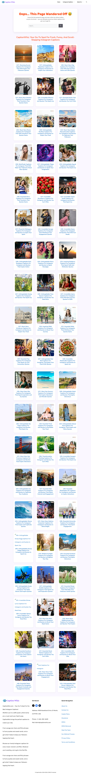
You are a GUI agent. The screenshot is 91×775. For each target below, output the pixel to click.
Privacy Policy (66, 738)
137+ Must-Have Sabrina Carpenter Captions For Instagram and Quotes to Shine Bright (45, 523)
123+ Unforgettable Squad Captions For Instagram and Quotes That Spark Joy (67, 166)
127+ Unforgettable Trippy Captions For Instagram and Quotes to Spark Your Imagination (45, 166)
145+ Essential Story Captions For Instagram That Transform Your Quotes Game (23, 199)
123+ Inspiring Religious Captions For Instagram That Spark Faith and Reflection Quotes (67, 264)
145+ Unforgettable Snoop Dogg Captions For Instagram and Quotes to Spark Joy (23, 551)
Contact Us (65, 710)
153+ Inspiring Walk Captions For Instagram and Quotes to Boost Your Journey (45, 329)
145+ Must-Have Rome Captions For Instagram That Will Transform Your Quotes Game (23, 132)
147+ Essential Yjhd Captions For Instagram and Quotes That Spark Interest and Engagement (45, 491)
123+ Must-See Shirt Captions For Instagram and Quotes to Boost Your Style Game (45, 621)
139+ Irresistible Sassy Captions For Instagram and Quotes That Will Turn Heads (67, 231)
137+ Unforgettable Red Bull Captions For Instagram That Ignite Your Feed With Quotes (45, 361)
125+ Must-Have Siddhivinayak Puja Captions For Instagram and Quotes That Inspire (67, 621)
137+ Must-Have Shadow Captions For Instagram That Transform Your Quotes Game (23, 100)
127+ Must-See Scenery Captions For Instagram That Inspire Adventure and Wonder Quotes (45, 394)
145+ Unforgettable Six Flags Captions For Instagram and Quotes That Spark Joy (23, 426)
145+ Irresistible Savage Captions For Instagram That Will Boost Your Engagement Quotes (45, 231)
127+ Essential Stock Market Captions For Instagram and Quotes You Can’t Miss (45, 653)
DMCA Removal (66, 726)
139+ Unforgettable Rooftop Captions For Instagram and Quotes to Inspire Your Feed (45, 132)
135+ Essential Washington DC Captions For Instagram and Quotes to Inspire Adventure (67, 491)
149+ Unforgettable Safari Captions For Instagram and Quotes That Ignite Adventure (67, 394)
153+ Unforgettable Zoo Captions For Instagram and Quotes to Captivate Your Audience (23, 491)
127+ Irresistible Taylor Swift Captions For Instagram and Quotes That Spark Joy (67, 199)
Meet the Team (66, 730)
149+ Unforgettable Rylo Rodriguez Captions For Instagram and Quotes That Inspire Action (23, 264)
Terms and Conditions (68, 742)
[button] (86, 2)
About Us (79, 2)
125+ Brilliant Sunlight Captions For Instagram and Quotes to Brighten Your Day (45, 556)
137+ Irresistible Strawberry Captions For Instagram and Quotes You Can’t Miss (45, 199)
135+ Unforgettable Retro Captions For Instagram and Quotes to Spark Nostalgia (45, 264)
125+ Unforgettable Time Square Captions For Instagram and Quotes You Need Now (45, 296)
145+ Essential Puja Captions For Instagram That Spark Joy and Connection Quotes (23, 361)
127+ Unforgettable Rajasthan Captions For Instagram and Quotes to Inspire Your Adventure (45, 67)
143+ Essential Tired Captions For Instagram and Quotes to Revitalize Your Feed (45, 426)
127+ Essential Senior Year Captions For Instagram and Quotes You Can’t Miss (67, 99)
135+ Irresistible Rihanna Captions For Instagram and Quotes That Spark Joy (45, 99)
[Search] (61, 25)
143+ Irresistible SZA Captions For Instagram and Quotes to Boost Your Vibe (68, 653)
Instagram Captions (68, 2)
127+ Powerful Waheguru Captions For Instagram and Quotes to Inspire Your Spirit (23, 231)
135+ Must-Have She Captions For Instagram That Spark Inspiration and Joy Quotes (23, 394)
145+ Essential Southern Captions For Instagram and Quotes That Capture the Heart (23, 653)
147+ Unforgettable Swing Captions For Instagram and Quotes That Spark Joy (23, 295)
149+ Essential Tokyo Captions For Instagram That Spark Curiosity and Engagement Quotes (23, 686)
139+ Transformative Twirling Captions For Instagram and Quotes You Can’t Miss (45, 458)
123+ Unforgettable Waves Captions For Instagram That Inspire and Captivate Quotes (23, 523)
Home (58, 2)
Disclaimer (65, 718)
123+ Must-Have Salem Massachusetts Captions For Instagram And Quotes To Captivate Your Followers (67, 133)
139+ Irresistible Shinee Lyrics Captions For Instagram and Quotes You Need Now (23, 616)
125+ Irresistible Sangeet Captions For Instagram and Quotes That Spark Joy (67, 458)
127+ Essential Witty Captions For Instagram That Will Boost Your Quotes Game (67, 329)
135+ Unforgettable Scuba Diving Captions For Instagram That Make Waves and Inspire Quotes (23, 588)
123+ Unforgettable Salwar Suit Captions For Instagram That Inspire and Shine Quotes (67, 426)
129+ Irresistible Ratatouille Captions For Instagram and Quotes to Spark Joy (67, 361)
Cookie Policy (66, 714)
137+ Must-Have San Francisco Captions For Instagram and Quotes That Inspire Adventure (23, 458)
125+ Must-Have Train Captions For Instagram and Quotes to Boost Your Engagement (45, 674)
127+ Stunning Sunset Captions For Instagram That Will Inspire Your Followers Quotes (23, 67)
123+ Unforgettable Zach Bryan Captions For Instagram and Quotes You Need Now (67, 686)
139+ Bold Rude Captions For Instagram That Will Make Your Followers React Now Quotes (23, 166)
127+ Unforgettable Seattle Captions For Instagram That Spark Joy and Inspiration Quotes (45, 588)
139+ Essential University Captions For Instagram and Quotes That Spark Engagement (68, 523)
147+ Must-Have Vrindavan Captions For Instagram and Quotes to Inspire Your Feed (23, 329)
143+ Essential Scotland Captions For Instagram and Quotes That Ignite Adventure (67, 556)
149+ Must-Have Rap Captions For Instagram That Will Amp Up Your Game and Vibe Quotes (67, 67)
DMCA (63, 722)
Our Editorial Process (68, 734)
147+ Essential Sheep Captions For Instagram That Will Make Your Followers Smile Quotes (67, 588)
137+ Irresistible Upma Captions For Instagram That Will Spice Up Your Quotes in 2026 (67, 296)
